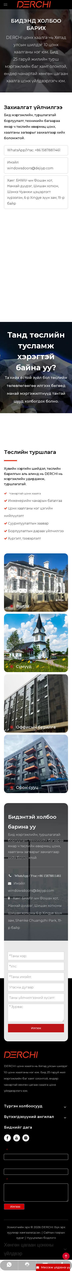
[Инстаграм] (25, 1137)
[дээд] (66, 1256)
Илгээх (36, 1028)
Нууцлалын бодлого (41, 1238)
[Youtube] (16, 1137)
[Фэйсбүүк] (7, 1137)
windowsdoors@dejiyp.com (30, 168)
